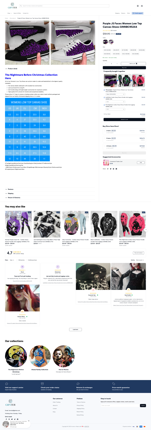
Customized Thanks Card (116, 161)
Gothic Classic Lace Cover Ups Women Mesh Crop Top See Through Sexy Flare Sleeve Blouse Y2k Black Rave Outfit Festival (128, 305)
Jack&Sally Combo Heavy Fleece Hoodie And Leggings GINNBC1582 (58, 282)
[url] (87, 426)
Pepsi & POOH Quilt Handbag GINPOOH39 (22, 281)
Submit (143, 405)
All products (13, 18)
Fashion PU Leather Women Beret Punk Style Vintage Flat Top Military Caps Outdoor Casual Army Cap (93, 302)
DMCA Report (18, 426)
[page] (139, 13)
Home (6, 18)
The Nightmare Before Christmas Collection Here (31, 76)
